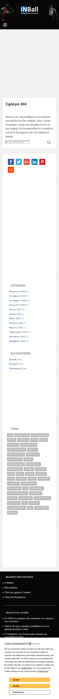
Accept (16, 680)
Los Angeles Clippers (17, 508)
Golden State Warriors (17, 449)
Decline (16, 686)
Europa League (36, 488)
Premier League (22, 435)
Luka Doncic (13, 483)
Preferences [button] (43, 671)
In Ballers (9, 582)
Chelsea (30, 474)
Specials (13, 359)
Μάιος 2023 (14, 318)
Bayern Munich (33, 464)
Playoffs (12, 440)
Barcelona (32, 449)
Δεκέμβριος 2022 (17, 341)
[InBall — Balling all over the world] (29, 10)
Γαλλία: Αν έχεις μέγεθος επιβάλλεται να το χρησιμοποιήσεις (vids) (27, 628)
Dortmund (21, 479)
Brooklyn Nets (35, 493)
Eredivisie (12, 513)
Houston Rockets (15, 469)
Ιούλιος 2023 (15, 309)
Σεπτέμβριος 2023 (18, 300)
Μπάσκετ (13, 364)
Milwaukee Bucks (28, 445)
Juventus (28, 469)
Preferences (18, 692)
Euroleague (40, 469)
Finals (11, 479)
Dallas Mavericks (28, 483)
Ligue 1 (20, 474)
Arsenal (32, 479)
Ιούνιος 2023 (15, 314)
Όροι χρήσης (11, 587)
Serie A (34, 440)
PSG (25, 488)
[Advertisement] (29, 63)
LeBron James (25, 498)
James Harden (41, 508)
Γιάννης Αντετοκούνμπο (17, 493)
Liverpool (28, 459)
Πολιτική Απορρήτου (15, 597)
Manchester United (16, 454)
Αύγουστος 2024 (17, 291)
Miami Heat (43, 479)
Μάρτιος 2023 (16, 327)
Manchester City (15, 459)
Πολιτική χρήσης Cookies (18, 592)
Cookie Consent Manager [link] (15, 643)
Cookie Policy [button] (26, 668)
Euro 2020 (12, 498)
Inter (24, 503)
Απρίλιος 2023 (16, 323)
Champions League (39, 435)
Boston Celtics (32, 454)
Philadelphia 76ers (42, 498)
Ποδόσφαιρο (15, 368)
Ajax (30, 508)
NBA (10, 435)
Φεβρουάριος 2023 (18, 332)
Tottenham (41, 474)
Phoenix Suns (14, 503)
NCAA (11, 474)
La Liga (43, 440)
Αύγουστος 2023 (17, 305)
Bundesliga (23, 440)
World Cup (34, 503)
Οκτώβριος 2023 (17, 296)
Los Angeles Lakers (16, 464)
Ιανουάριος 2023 (17, 336)
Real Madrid (13, 445)
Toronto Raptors (14, 488)
